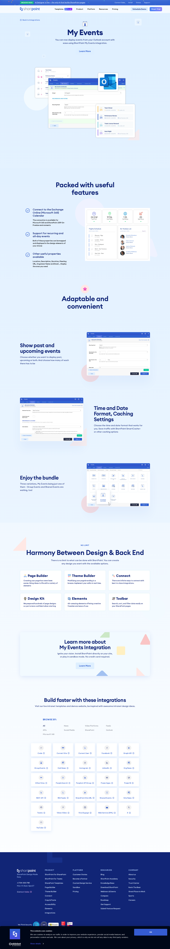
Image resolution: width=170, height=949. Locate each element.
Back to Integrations (31, 20)
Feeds (108, 726)
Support (147, 2)
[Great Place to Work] (67, 925)
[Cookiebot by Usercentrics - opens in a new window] (15, 944)
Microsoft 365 (48, 734)
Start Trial (155, 9)
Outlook (109, 730)
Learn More (85, 51)
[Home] (30, 9)
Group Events (33, 487)
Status (138, 2)
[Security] (38, 925)
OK (150, 932)
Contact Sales (120, 2)
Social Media (69, 730)
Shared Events (52, 487)
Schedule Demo (139, 9)
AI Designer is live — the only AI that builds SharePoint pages (60, 2)
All (44, 726)
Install (130, 2)
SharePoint (89, 730)
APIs (44, 730)
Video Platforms (91, 726)
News (66, 726)
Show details (35, 944)
